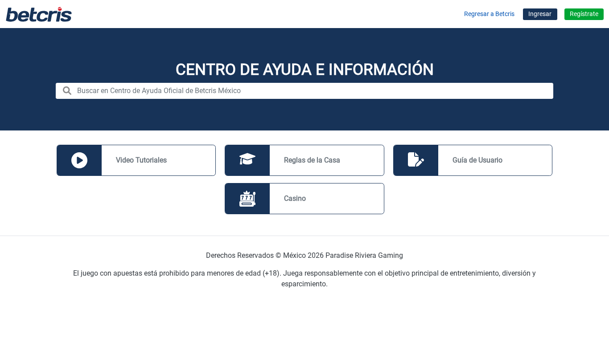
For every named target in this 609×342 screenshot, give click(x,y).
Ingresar (539, 14)
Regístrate (584, 14)
